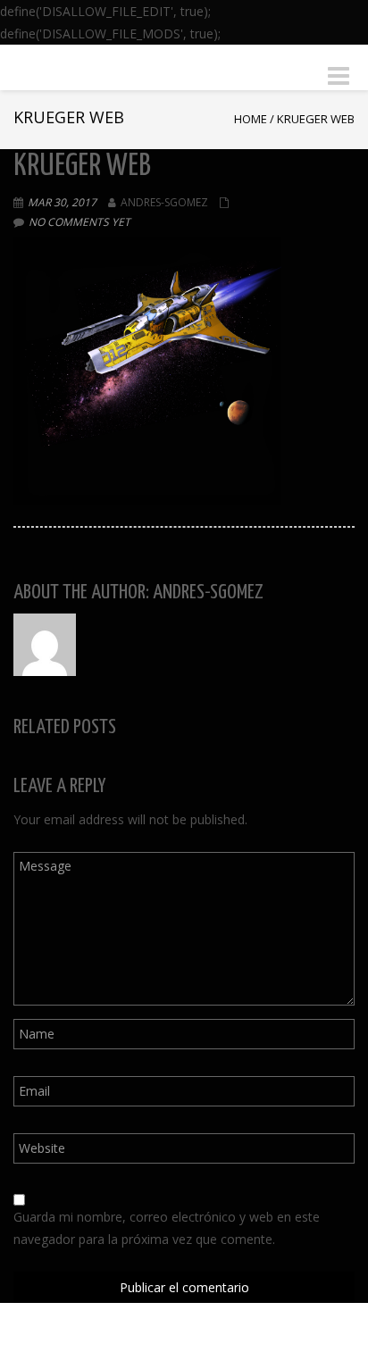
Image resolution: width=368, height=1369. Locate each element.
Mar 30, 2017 (62, 202)
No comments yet (79, 222)
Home (250, 119)
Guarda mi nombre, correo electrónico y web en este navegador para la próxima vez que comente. (166, 1228)
